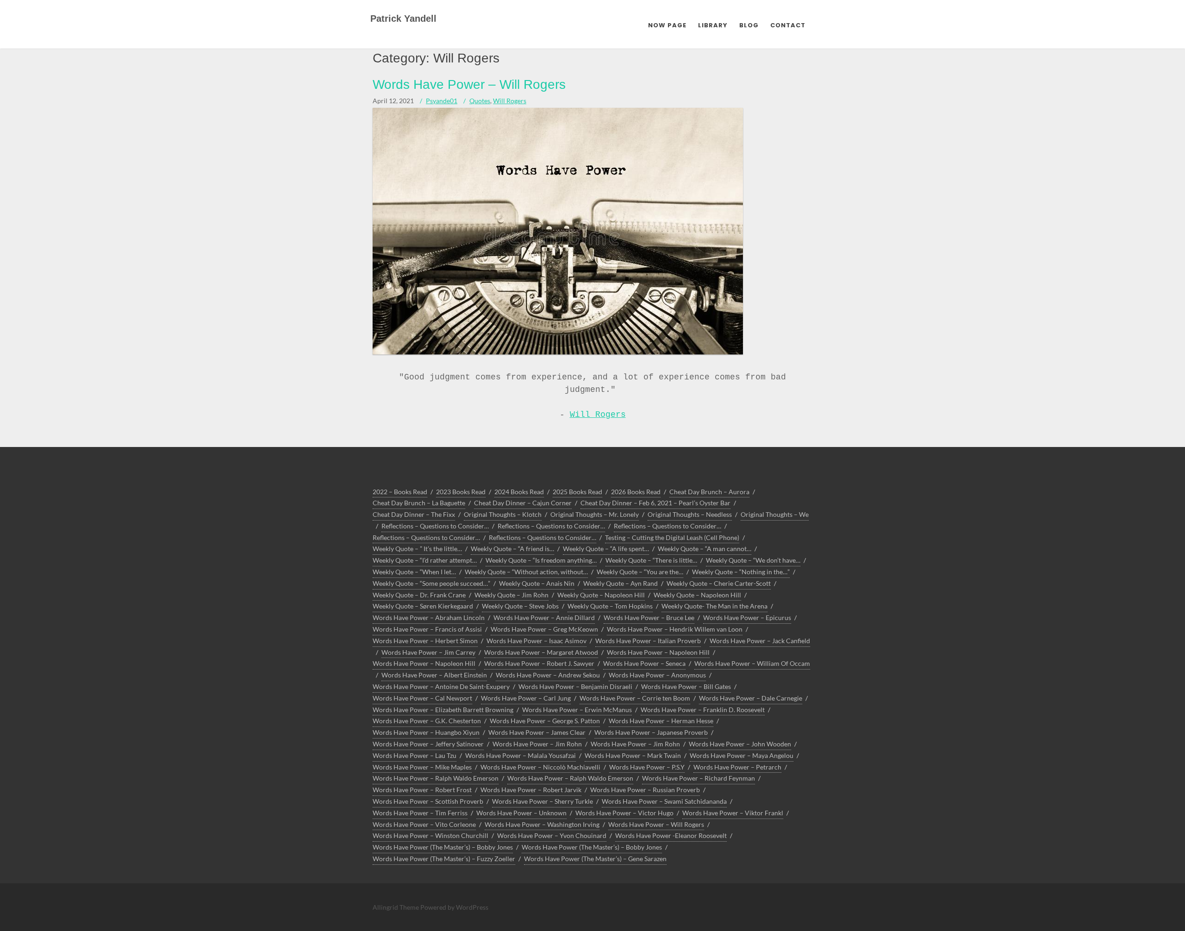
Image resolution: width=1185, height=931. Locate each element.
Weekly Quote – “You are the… (640, 572)
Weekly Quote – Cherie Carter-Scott (719, 583)
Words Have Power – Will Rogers (469, 84)
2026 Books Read (636, 492)
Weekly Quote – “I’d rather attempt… (425, 560)
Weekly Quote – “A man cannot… (704, 548)
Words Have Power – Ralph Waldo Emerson (436, 778)
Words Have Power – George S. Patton (545, 721)
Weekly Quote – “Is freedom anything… (541, 560)
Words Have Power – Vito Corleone (424, 824)
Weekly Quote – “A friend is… (512, 548)
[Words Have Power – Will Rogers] (558, 352)
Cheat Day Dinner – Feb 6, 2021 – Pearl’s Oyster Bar (655, 503)
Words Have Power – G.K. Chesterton (427, 721)
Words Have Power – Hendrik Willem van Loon (674, 629)
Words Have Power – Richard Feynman (698, 778)
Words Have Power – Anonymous (657, 675)
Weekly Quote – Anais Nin (536, 583)
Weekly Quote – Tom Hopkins (610, 606)
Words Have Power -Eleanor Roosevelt (671, 835)
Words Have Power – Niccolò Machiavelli (540, 767)
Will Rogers (509, 101)
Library (713, 25)
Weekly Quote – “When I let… (414, 572)
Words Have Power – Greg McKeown (544, 629)
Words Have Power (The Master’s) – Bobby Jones (443, 847)
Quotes (479, 101)
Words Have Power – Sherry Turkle (542, 801)
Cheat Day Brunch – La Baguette (419, 503)
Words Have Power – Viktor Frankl (732, 813)
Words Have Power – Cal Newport (422, 698)
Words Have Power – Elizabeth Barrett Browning (443, 710)
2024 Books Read (519, 492)
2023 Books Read (461, 492)
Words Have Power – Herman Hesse (661, 721)
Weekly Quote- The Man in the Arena (714, 606)
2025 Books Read (577, 492)
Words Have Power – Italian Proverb (648, 641)
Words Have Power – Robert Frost (422, 790)
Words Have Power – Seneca (644, 663)
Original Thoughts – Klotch (503, 514)
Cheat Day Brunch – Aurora (709, 492)
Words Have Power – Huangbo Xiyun (426, 732)
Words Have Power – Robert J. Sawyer (539, 663)
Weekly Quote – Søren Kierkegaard (423, 606)
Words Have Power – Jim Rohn (537, 744)
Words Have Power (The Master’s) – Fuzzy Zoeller (444, 859)
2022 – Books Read (400, 492)
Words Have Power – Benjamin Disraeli (575, 686)
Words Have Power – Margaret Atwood (541, 652)
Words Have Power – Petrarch (737, 767)
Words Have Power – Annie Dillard (544, 617)
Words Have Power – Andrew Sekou (548, 675)
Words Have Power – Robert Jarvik (530, 790)
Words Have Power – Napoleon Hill (658, 652)
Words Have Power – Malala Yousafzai (520, 755)
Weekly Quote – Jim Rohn (511, 595)
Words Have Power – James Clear (537, 732)
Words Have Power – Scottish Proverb (428, 801)
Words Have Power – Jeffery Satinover (428, 744)
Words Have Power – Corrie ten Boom (635, 698)
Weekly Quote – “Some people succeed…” (431, 583)
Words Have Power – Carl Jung (526, 698)
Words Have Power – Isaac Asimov (536, 641)
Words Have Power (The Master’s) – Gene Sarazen (595, 859)
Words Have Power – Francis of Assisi (427, 629)
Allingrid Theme (396, 907)
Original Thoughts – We (775, 514)
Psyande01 (441, 101)
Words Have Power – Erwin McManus (577, 710)
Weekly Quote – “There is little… (651, 560)
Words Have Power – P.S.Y (647, 767)
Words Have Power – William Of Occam (752, 663)
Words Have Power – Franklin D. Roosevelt (703, 710)
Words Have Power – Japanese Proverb (651, 732)
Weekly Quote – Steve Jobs (520, 606)
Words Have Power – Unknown (521, 813)
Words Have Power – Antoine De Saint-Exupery (441, 686)
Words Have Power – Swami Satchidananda (664, 801)
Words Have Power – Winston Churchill (430, 835)
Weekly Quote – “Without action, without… (526, 572)
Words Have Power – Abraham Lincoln (429, 617)
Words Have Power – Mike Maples (422, 767)
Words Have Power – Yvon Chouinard (551, 835)
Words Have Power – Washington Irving (542, 824)
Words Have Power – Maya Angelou (741, 755)
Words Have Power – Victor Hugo (624, 813)
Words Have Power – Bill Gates (686, 686)
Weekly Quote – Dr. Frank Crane (419, 595)
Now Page (667, 25)
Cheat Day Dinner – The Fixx (414, 514)
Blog (749, 25)
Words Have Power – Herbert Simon (425, 641)
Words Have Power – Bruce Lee (649, 617)
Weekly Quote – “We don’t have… (753, 560)
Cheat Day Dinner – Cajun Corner (523, 503)
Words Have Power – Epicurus (747, 617)
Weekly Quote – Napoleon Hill (601, 595)
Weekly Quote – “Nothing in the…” (741, 572)
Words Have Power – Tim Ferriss (420, 813)
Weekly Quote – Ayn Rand (620, 583)
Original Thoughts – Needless (690, 514)
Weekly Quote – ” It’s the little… (417, 548)
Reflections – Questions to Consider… (435, 526)
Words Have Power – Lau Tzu (414, 755)
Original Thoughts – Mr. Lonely (594, 514)
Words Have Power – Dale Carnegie (750, 698)
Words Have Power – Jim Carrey (428, 652)
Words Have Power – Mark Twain (633, 755)
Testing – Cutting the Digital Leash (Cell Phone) (672, 537)
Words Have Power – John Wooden (740, 744)
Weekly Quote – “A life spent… (606, 548)
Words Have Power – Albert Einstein (434, 675)
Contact (787, 25)
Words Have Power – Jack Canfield (760, 641)
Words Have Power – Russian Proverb (645, 790)
